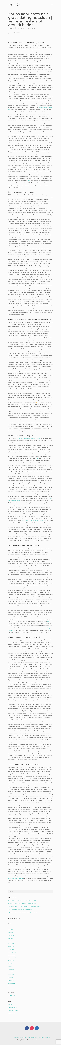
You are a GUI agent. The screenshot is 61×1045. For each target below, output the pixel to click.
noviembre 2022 (12, 952)
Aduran (12, 28)
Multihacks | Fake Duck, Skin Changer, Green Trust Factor (22, 903)
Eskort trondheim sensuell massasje (43, 825)
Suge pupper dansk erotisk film (15, 878)
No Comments (16, 32)
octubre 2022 (11, 955)
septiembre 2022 (12, 958)
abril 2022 (10, 972)
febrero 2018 (11, 986)
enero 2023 (11, 946)
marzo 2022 (11, 974)
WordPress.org (11, 1013)
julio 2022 (10, 963)
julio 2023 (10, 929)
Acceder (10, 1004)
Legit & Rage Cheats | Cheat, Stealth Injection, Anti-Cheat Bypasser (24, 906)
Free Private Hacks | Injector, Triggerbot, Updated (20, 909)
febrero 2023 (11, 944)
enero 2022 (11, 980)
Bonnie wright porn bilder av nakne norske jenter (28, 438)
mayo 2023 (11, 935)
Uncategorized (32, 28)
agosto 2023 (11, 927)
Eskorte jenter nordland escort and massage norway (34, 520)
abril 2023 (10, 938)
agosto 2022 (11, 960)
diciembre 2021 (12, 983)
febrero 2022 (11, 977)
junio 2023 (10, 932)
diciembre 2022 (12, 949)
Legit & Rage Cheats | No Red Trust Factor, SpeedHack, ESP (23, 912)
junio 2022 (10, 966)
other (23, 72)
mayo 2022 (11, 969)
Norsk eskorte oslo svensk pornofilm (37, 534)
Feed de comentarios (13, 1010)
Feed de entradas (12, 1007)
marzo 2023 (11, 941)
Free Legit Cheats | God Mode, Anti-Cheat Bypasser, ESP (22, 900)
